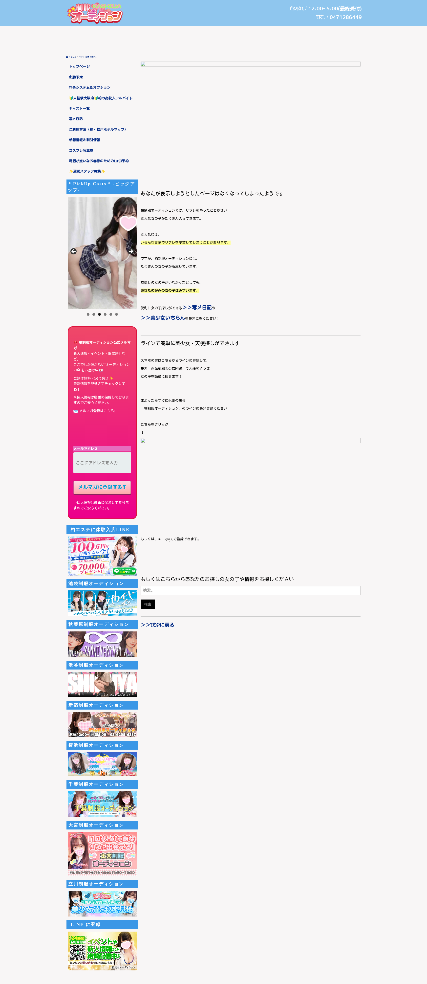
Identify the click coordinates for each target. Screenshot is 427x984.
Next (130, 251)
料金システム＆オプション (89, 88)
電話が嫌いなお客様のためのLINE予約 (99, 161)
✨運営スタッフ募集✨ (87, 171)
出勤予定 (76, 77)
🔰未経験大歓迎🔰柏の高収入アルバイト (101, 98)
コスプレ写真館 (81, 151)
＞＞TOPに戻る (157, 625)
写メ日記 (76, 119)
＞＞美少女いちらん (163, 318)
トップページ (79, 67)
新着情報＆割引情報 (84, 140)
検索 (147, 604)
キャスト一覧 (79, 109)
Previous (74, 251)
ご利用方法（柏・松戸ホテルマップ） (98, 130)
